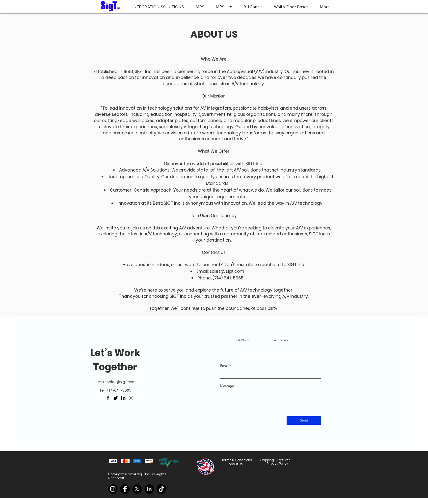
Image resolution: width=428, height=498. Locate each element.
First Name (242, 340)
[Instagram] (131, 398)
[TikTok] (161, 489)
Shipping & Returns (275, 460)
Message (227, 385)
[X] (137, 489)
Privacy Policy (277, 463)
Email (224, 365)
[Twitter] (116, 398)
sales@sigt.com (227, 271)
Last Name (280, 340)
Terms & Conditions (236, 460)
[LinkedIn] (123, 398)
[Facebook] (108, 398)
